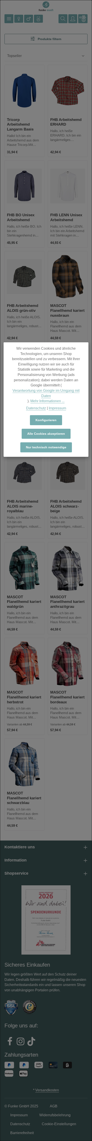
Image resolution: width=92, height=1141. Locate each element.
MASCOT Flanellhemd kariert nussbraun (67, 310)
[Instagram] (20, 1042)
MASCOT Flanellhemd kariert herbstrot (24, 697)
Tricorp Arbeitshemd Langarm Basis (20, 124)
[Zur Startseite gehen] (46, 6)
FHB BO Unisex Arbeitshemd (20, 217)
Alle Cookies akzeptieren (46, 433)
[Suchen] (63, 18)
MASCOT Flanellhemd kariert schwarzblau (24, 798)
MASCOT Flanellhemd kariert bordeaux (67, 697)
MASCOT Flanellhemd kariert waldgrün (24, 602)
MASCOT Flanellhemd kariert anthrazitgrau (67, 602)
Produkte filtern (49, 39)
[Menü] (8, 18)
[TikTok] (31, 1042)
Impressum (57, 408)
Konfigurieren (46, 420)
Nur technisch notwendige (46, 447)
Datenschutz (36, 408)
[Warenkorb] (83, 18)
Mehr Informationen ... (47, 401)
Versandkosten (47, 1090)
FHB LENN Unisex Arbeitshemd (66, 217)
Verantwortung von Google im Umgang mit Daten (46, 393)
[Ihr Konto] (72, 18)
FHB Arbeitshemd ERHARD (66, 122)
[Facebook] (9, 1042)
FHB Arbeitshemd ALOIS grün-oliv (22, 308)
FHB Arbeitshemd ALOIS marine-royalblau (22, 506)
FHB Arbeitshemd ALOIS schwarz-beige (66, 506)
